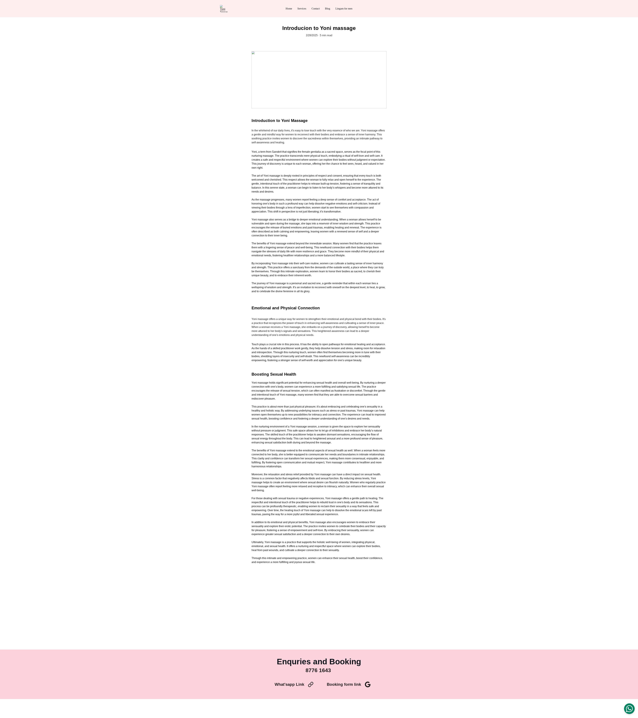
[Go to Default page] (311, 684)
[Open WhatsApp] (629, 708)
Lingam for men (343, 8)
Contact (316, 8)
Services (301, 8)
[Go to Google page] (368, 684)
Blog (327, 8)
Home (289, 8)
